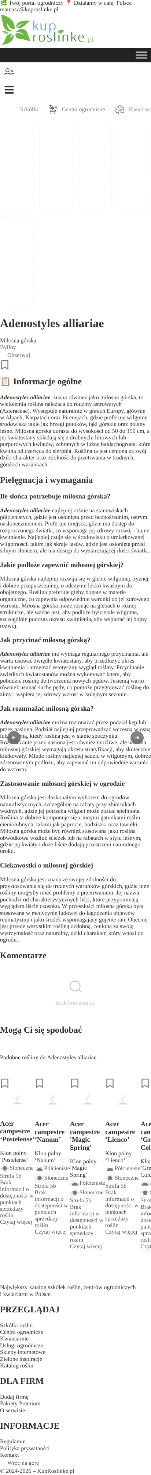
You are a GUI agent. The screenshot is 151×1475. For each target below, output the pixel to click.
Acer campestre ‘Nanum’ (50, 1132)
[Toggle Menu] (141, 55)
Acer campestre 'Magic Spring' (85, 1136)
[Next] (137, 737)
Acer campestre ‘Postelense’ (17, 1131)
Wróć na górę (23, 1463)
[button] (9, 90)
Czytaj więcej (16, 1222)
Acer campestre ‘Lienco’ (120, 1132)
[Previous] (14, 737)
